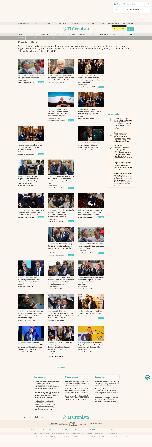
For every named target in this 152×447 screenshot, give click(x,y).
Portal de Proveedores (96, 430)
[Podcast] (82, 424)
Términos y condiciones (77, 433)
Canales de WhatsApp (49, 430)
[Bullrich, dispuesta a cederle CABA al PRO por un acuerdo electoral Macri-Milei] (91, 133)
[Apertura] (53, 424)
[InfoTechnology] (95, 424)
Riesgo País (75, 23)
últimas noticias (23, 23)
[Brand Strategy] (73, 424)
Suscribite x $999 (119, 29)
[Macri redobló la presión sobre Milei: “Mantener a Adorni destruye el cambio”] (31, 268)
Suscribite (65, 430)
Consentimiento (99, 433)
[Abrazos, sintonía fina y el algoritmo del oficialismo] (31, 66)
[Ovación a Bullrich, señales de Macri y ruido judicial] (91, 301)
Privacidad (89, 433)
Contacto (33, 430)
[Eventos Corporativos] (63, 424)
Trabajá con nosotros (115, 430)
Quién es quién (89, 23)
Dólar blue (48, 23)
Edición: (127, 23)
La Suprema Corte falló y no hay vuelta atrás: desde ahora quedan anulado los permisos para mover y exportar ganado (123, 165)
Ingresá (130, 29)
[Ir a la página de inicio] (76, 29)
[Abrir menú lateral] (19, 29)
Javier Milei (62, 23)
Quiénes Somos (79, 430)
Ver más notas (61, 367)
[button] (147, 377)
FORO (102, 23)
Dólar (37, 23)
